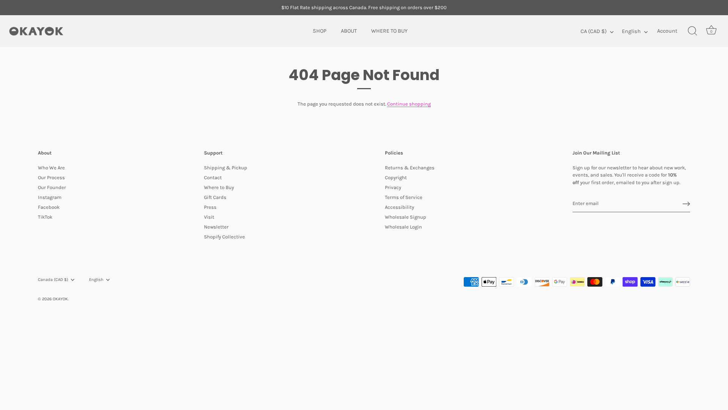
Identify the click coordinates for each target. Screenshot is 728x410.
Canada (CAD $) (53, 279)
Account (667, 31)
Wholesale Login (403, 227)
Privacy (393, 187)
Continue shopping (409, 104)
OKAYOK (60, 298)
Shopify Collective (224, 237)
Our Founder (52, 187)
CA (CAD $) (594, 31)
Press (210, 207)
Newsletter (216, 227)
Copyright (396, 177)
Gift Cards (215, 197)
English (631, 31)
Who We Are (51, 167)
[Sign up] (686, 204)
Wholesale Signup (405, 217)
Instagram (49, 197)
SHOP (319, 31)
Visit (209, 217)
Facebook (49, 207)
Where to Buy (219, 187)
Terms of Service (403, 197)
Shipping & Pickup (225, 167)
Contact (213, 177)
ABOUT (349, 31)
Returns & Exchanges (410, 167)
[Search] (692, 31)
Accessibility (399, 207)
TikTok (45, 217)
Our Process (51, 177)
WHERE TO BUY (389, 31)
